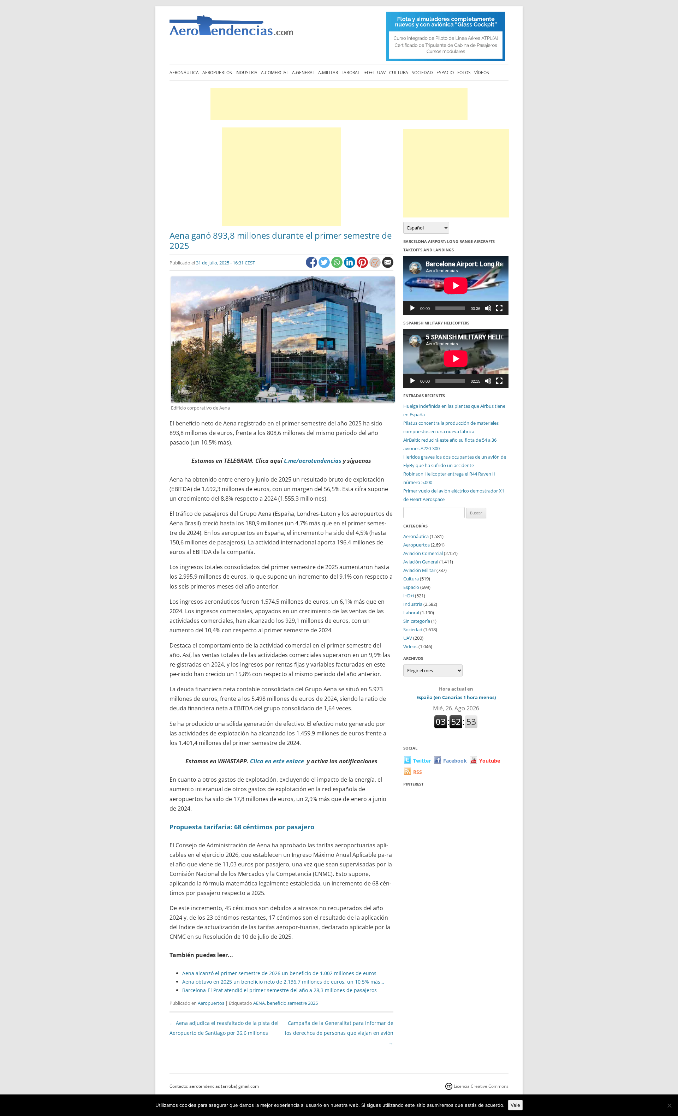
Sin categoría (416, 621)
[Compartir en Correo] (387, 266)
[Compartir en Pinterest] (363, 266)
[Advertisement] (339, 104)
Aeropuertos (217, 73)
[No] (669, 1105)
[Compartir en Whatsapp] (337, 266)
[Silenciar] (488, 308)
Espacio (445, 73)
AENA (259, 1003)
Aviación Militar (419, 570)
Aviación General (420, 562)
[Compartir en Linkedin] (350, 266)
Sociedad (422, 73)
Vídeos (481, 73)
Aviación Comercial (423, 553)
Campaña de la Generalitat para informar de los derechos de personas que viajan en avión (339, 1033)
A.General (303, 73)
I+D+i (368, 73)
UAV (381, 73)
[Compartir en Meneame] (375, 266)
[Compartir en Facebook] (312, 266)
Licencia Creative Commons (481, 1086)
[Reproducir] (412, 308)
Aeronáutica (184, 73)
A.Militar (328, 73)
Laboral (350, 73)
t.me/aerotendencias (313, 461)
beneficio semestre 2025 (292, 1003)
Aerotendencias (231, 28)
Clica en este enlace (277, 761)
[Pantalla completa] (499, 308)
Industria (246, 73)
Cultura (398, 73)
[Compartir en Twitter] (325, 266)
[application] (456, 285)
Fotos (464, 73)
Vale (515, 1105)
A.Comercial (275, 73)
